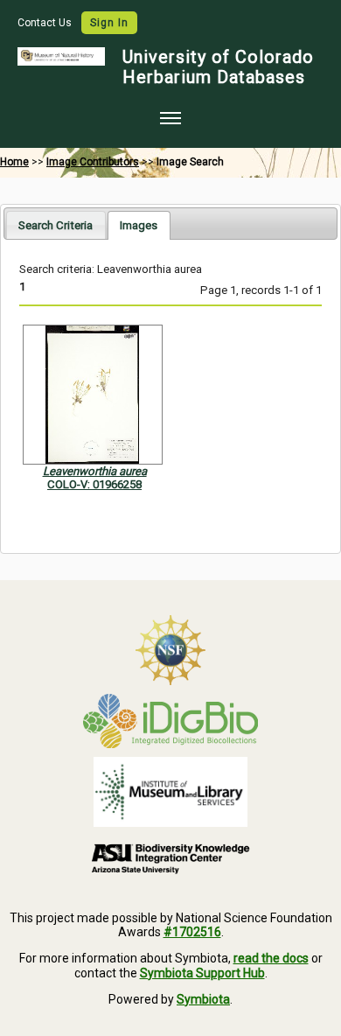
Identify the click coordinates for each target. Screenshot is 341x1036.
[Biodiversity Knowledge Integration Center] (170, 858)
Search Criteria (55, 225)
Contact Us (45, 23)
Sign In (109, 23)
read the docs (271, 958)
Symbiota (203, 999)
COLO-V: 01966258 (94, 484)
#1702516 (192, 932)
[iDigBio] (170, 721)
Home (14, 162)
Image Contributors (92, 162)
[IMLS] (170, 792)
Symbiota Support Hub (202, 973)
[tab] (55, 224)
